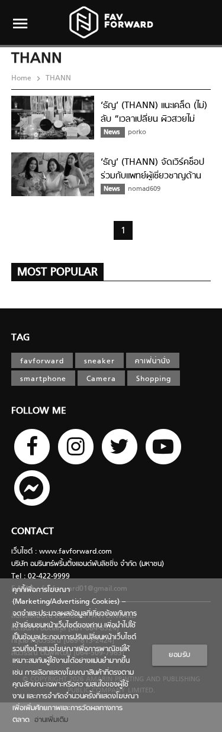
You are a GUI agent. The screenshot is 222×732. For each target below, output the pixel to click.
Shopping (153, 379)
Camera (101, 379)
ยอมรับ (180, 655)
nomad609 (144, 189)
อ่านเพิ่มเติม (49, 720)
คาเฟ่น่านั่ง (152, 361)
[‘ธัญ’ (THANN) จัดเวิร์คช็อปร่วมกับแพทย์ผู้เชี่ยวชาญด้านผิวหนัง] (53, 194)
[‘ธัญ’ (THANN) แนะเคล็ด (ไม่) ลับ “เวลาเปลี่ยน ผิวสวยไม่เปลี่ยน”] (53, 138)
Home (22, 78)
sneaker (99, 361)
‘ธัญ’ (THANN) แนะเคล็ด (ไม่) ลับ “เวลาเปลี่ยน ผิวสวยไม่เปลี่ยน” (154, 119)
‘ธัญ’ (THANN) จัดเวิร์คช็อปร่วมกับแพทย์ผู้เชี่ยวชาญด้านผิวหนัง (152, 175)
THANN (57, 78)
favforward (42, 361)
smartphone (43, 379)
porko (137, 132)
